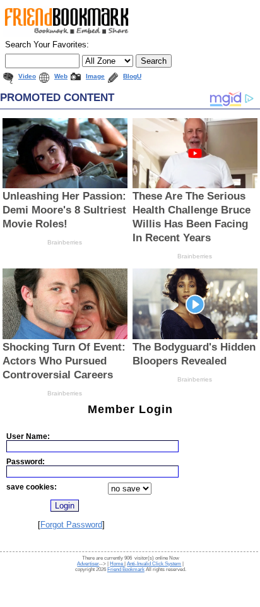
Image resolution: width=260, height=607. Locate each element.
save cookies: (31, 487)
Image (95, 76)
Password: (25, 461)
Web (61, 76)
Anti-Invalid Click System (154, 564)
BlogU (132, 76)
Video (27, 76)
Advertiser (88, 564)
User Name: (28, 436)
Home (117, 564)
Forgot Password (71, 524)
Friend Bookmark (126, 569)
